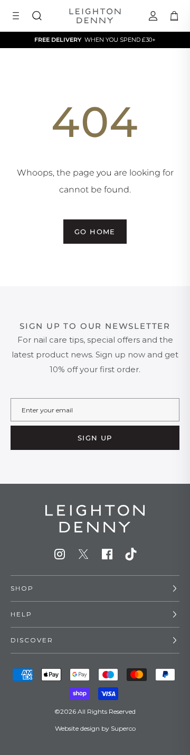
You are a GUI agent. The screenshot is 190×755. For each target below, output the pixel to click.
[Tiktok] (131, 554)
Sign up (95, 438)
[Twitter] (83, 554)
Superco (123, 728)
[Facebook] (107, 554)
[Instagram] (59, 554)
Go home (95, 231)
